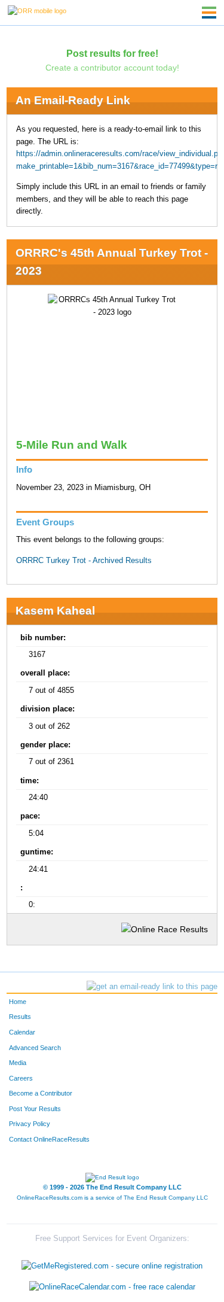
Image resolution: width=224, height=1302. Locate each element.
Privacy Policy (29, 1123)
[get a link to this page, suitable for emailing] (152, 986)
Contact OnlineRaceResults (49, 1139)
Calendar (22, 1032)
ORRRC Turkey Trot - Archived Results (84, 560)
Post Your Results (35, 1108)
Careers (21, 1078)
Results (20, 1016)
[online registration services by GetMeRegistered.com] (112, 1263)
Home (17, 1001)
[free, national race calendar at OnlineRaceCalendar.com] (112, 1286)
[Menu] (209, 12)
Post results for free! (112, 53)
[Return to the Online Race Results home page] (37, 10)
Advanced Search (35, 1047)
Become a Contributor (40, 1093)
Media (17, 1062)
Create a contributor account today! (112, 67)
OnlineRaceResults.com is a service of (112, 1197)
